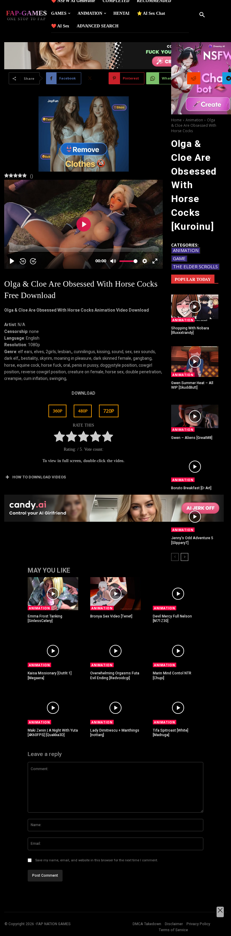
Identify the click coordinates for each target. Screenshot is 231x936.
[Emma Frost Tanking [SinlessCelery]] (53, 593)
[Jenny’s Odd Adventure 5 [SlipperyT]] (194, 516)
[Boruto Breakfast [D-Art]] (194, 466)
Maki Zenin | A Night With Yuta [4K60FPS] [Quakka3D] (53, 733)
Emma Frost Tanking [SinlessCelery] (45, 619)
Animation (194, 120)
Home (176, 120)
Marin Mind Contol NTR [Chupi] (172, 675)
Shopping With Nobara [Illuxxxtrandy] (190, 330)
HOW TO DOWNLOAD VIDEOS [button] (39, 477)
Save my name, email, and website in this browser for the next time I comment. (96, 860)
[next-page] (184, 557)
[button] (202, 15)
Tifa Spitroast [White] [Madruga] (170, 733)
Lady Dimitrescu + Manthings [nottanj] (114, 733)
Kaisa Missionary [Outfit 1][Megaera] (50, 675)
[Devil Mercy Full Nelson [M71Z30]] (178, 593)
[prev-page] (175, 557)
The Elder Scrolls (195, 266)
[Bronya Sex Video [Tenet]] (115, 593)
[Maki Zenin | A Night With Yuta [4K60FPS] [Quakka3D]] (53, 707)
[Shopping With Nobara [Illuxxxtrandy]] (194, 306)
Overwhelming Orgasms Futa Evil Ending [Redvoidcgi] (114, 675)
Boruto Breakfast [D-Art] (191, 488)
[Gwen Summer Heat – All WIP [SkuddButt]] (194, 361)
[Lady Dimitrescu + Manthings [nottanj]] (115, 707)
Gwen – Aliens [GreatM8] (191, 437)
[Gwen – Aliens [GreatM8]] (194, 416)
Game (179, 258)
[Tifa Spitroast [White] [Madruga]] (178, 707)
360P (57, 411)
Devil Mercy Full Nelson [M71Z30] (172, 619)
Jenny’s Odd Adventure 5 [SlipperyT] (192, 540)
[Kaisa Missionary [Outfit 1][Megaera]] (53, 650)
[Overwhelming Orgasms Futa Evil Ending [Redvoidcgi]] (115, 650)
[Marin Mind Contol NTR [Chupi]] (178, 650)
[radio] (59, 437)
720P (108, 411)
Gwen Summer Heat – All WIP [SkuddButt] (192, 385)
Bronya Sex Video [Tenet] (111, 616)
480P (83, 411)
